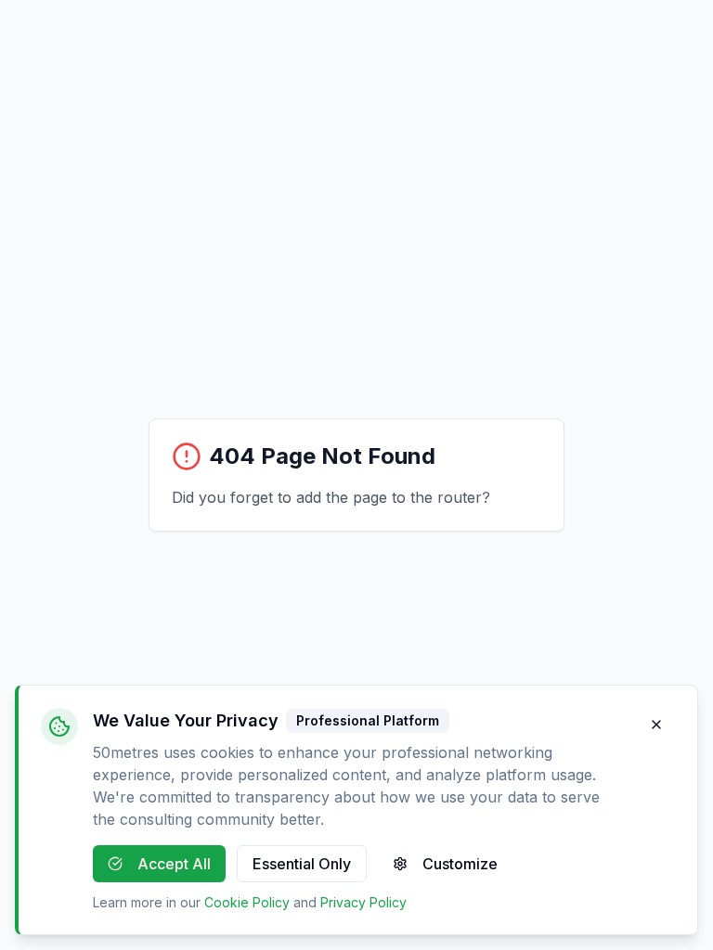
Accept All (174, 863)
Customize (460, 863)
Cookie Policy (247, 902)
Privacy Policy (363, 902)
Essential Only (302, 863)
